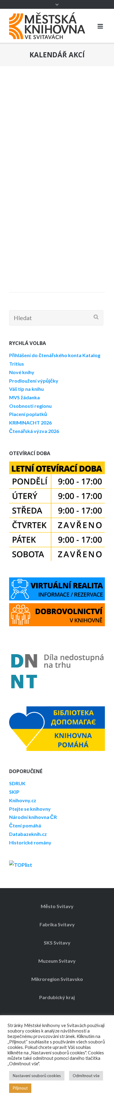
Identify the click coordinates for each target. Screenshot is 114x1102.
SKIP (14, 792)
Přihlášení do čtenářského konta (45, 355)
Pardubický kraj (57, 997)
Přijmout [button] (20, 1088)
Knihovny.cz (22, 800)
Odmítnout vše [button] (86, 1075)
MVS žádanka (24, 397)
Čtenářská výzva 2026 (34, 431)
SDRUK (17, 783)
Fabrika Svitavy (57, 924)
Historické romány (30, 842)
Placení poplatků (28, 414)
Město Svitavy (57, 906)
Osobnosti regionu (30, 406)
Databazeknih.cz (28, 834)
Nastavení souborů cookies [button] (37, 1075)
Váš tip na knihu (26, 389)
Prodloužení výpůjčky (33, 381)
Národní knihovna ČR (33, 817)
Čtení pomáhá (25, 825)
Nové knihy (21, 372)
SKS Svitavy (57, 942)
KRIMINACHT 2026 (30, 422)
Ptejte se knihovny (30, 809)
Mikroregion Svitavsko (57, 979)
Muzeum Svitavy (57, 961)
